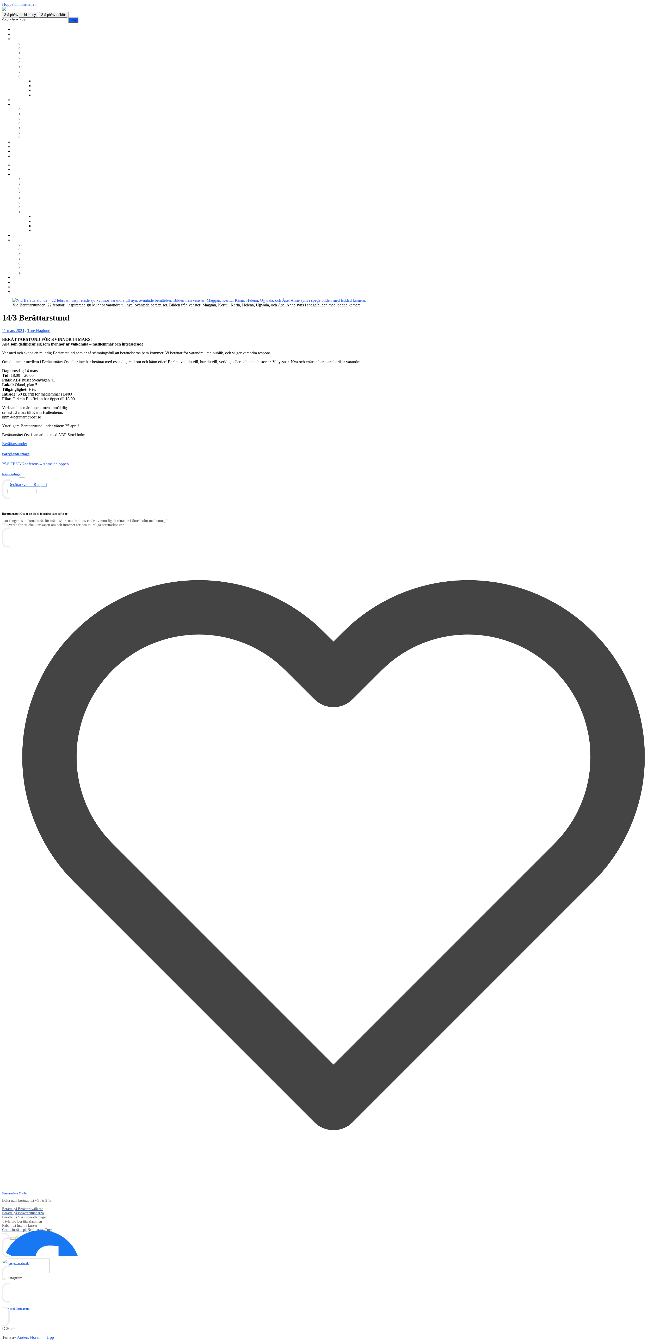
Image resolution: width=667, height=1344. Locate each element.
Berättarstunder (35, 62)
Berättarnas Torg (36, 48)
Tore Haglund (38, 330)
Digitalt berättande (48, 81)
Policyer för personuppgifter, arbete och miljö (60, 132)
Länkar (18, 151)
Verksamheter (24, 38)
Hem (17, 29)
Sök (16, 156)
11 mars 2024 (13, 330)
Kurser (18, 99)
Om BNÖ (21, 104)
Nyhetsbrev (22, 142)
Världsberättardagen (39, 71)
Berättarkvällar (35, 43)
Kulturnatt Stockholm (51, 90)
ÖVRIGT (31, 137)
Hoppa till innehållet (18, 4)
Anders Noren (28, 1337)
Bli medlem (22, 34)
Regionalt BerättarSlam (42, 53)
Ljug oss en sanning (39, 67)
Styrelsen (30, 123)
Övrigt (28, 76)
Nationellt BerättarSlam (42, 57)
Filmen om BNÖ (37, 114)
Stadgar (29, 128)
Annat (38, 95)
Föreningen (32, 109)
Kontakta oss (23, 146)
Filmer (38, 85)
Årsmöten (31, 118)
